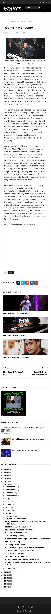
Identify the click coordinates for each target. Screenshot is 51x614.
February (10, 516)
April (8, 510)
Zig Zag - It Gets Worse (15, 519)
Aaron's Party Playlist (15, 535)
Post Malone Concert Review (24, 450)
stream (11, 22)
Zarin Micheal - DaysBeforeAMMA (20, 550)
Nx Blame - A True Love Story (18, 527)
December (10, 486)
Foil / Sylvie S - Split (13, 541)
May (8, 507)
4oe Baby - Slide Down (15, 544)
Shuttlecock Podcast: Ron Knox (19, 530)
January (9, 568)
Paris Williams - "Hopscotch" (15, 313)
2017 (6, 581)
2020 (6, 572)
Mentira (7, 76)
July (8, 501)
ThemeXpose (29, 611)
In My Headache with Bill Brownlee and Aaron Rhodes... (25, 523)
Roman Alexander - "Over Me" (16, 357)
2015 (6, 587)
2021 (6, 484)
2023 (6, 478)
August (9, 498)
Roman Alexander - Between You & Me (22, 559)
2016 (6, 584)
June (8, 504)
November (11, 489)
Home (5, 22)
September (11, 495)
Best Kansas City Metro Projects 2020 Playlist (25, 547)
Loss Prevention (31, 73)
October (10, 492)
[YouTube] (32, 607)
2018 (6, 578)
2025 (6, 472)
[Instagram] (46, 2)
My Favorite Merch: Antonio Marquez (28, 428)
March (9, 513)
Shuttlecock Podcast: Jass (17, 556)
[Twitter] (43, 2)
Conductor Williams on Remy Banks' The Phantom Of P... (27, 563)
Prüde (6, 95)
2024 (6, 475)
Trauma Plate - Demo (15, 553)
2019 (6, 575)
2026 (6, 469)
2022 (6, 481)
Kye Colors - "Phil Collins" (14, 335)
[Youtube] (49, 2)
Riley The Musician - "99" (16, 532)
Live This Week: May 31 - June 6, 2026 (28, 439)
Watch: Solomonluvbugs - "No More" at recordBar (27, 538)
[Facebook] (40, 2)
